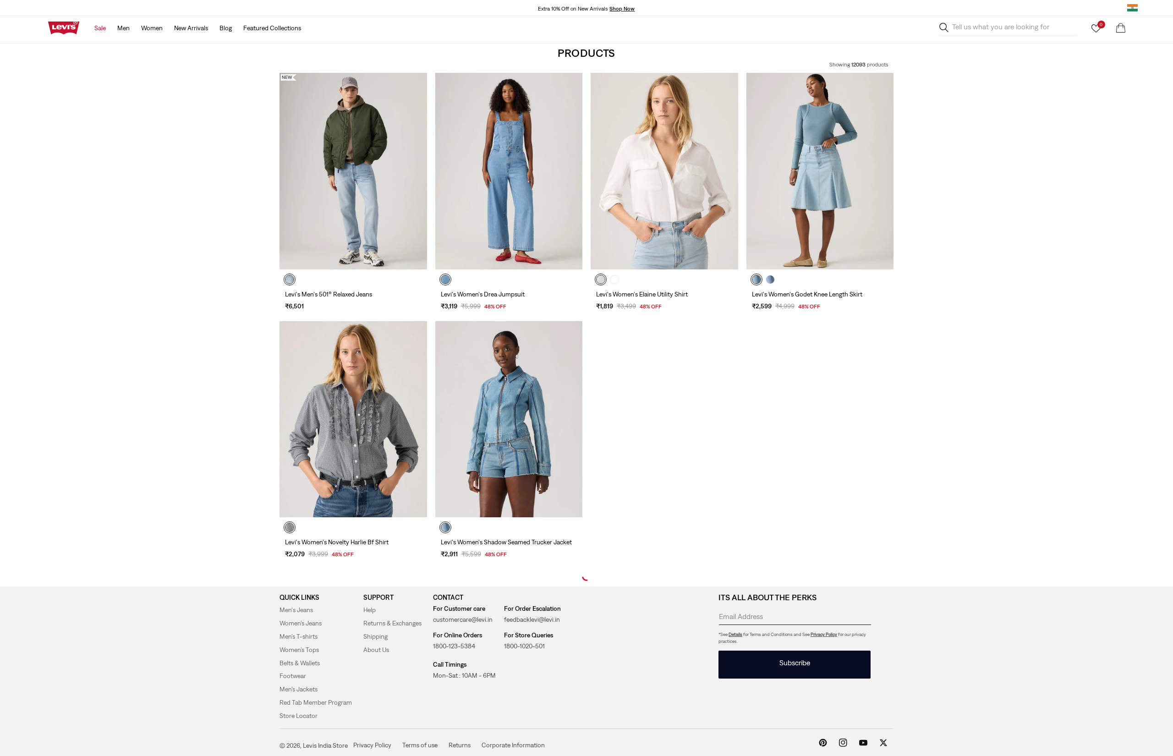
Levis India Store (325, 745)
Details (735, 634)
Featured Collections (272, 28)
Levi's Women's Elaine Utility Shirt (642, 294)
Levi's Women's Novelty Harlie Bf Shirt (337, 542)
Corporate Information (513, 745)
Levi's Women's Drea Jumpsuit (483, 294)
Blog (225, 28)
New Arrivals (191, 28)
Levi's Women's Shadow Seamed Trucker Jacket (506, 542)
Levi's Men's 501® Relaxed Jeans (328, 294)
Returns (460, 745)
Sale (100, 28)
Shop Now (622, 8)
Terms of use (420, 745)
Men (123, 28)
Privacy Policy (824, 634)
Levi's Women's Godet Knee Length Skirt (807, 294)
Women (152, 28)
